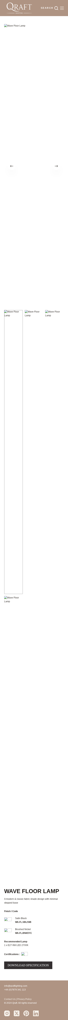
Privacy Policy (24, 999)
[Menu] (62, 8)
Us (14, 999)
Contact (8, 999)
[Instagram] (7, 1013)
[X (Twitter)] (16, 1013)
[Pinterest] (26, 1013)
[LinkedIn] (36, 1013)
